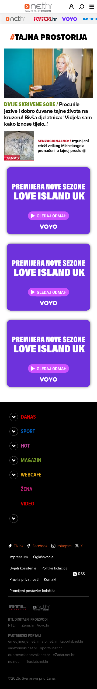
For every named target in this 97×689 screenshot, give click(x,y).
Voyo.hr (43, 625)
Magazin (31, 460)
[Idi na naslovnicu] (40, 12)
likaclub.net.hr (37, 661)
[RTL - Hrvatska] (17, 608)
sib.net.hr (49, 641)
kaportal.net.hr (72, 641)
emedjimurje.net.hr (23, 641)
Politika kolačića (54, 568)
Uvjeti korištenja (22, 568)
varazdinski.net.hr (22, 648)
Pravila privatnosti (24, 579)
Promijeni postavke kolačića (32, 590)
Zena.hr (28, 625)
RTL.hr (13, 625)
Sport (28, 431)
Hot (25, 445)
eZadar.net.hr (64, 654)
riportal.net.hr (51, 648)
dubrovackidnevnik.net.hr (29, 654)
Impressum (18, 557)
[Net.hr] (41, 608)
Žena (26, 489)
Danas (28, 416)
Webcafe (31, 474)
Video (27, 503)
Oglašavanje (43, 557)
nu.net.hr (15, 661)
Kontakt (50, 579)
